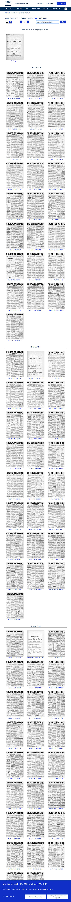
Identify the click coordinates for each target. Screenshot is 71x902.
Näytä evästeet (9, 896)
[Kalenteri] (7, 22)
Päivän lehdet (36, 8)
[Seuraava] (28, 22)
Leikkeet (45, 8)
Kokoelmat (19, 8)
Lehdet (27, 8)
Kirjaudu (62, 3)
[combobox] (24, 22)
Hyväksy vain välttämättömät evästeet (57, 897)
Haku (11, 8)
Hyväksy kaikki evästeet (35, 897)
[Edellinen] (21, 22)
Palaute (41, 3)
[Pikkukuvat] (10, 22)
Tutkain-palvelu (55, 8)
